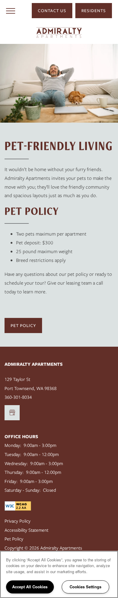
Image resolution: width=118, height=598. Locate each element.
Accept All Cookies (30, 587)
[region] (59, 574)
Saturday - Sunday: (23, 490)
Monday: (13, 445)
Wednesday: (16, 463)
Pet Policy (14, 539)
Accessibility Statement (26, 530)
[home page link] (59, 32)
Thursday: (14, 472)
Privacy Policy (18, 521)
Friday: (11, 481)
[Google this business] (12, 412)
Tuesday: (13, 454)
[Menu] (10, 10)
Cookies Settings (85, 587)
